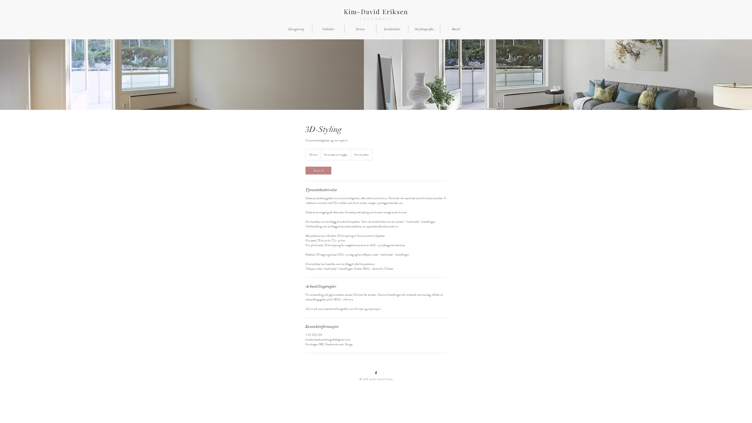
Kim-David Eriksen (376, 11)
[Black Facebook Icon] (376, 373)
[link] (318, 170)
